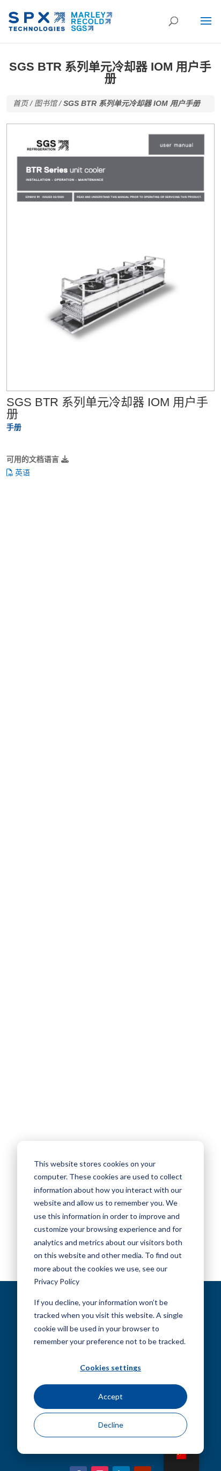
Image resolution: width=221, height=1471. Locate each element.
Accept (110, 1396)
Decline (110, 1424)
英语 (21, 472)
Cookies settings (110, 1367)
